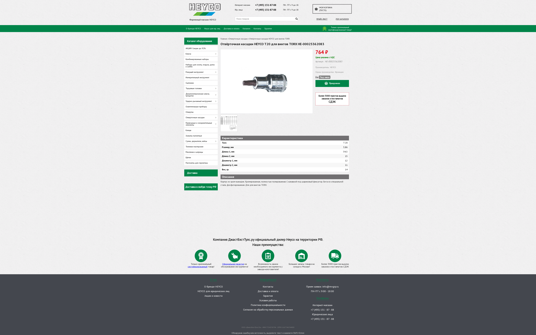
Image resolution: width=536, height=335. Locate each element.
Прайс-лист (321, 19)
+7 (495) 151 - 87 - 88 (322, 309)
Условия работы (268, 300)
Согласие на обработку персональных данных (268, 309)
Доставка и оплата (231, 28)
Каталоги (246, 28)
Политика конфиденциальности (268, 305)
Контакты (257, 28)
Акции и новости (213, 295)
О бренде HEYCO (193, 28)
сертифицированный (197, 266)
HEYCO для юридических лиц (213, 291)
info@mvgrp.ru (330, 286)
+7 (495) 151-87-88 (265, 5)
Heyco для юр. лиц (212, 28)
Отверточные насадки (238, 38)
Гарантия (268, 28)
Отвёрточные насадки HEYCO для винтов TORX (269, 38)
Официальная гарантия (233, 264)
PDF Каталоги (342, 19)
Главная (224, 38)
